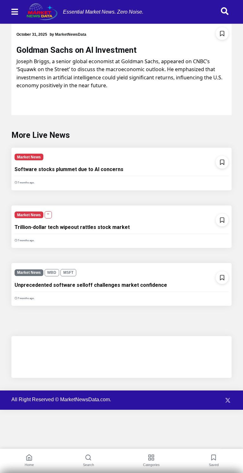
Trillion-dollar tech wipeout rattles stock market (72, 227)
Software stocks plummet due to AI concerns (69, 169)
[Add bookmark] (222, 33)
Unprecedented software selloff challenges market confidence (91, 285)
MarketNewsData (70, 34)
